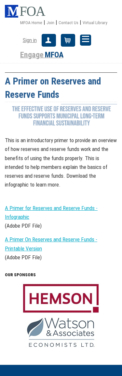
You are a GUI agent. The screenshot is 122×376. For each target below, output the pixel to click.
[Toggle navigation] (85, 40)
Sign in (30, 40)
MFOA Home (31, 22)
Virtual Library (95, 22)
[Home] (27, 11)
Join (50, 22)
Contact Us (68, 22)
